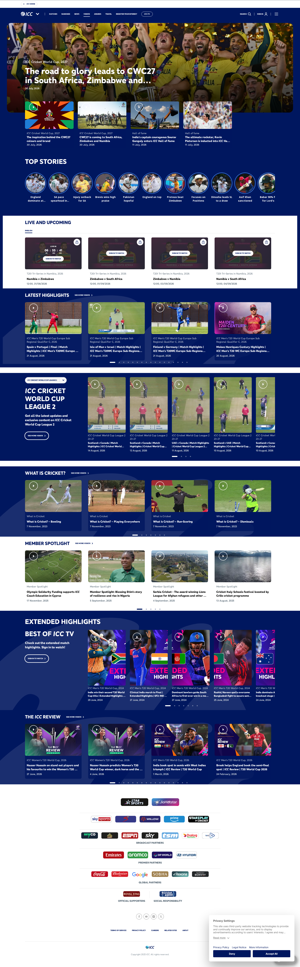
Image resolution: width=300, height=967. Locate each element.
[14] (173, 362)
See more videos (35, 436)
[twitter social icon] (161, 917)
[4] (128, 362)
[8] (146, 362)
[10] (155, 362)
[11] (159, 362)
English (28, 230)
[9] (150, 362)
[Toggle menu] (276, 14)
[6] (137, 362)
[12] (164, 362)
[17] (187, 362)
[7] (141, 362)
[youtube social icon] (146, 917)
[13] (168, 362)
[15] (177, 362)
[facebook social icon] (139, 917)
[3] (123, 362)
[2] (119, 362)
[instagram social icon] (154, 917)
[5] (132, 362)
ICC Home (31, 4)
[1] (112, 362)
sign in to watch (53, 259)
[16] (182, 362)
